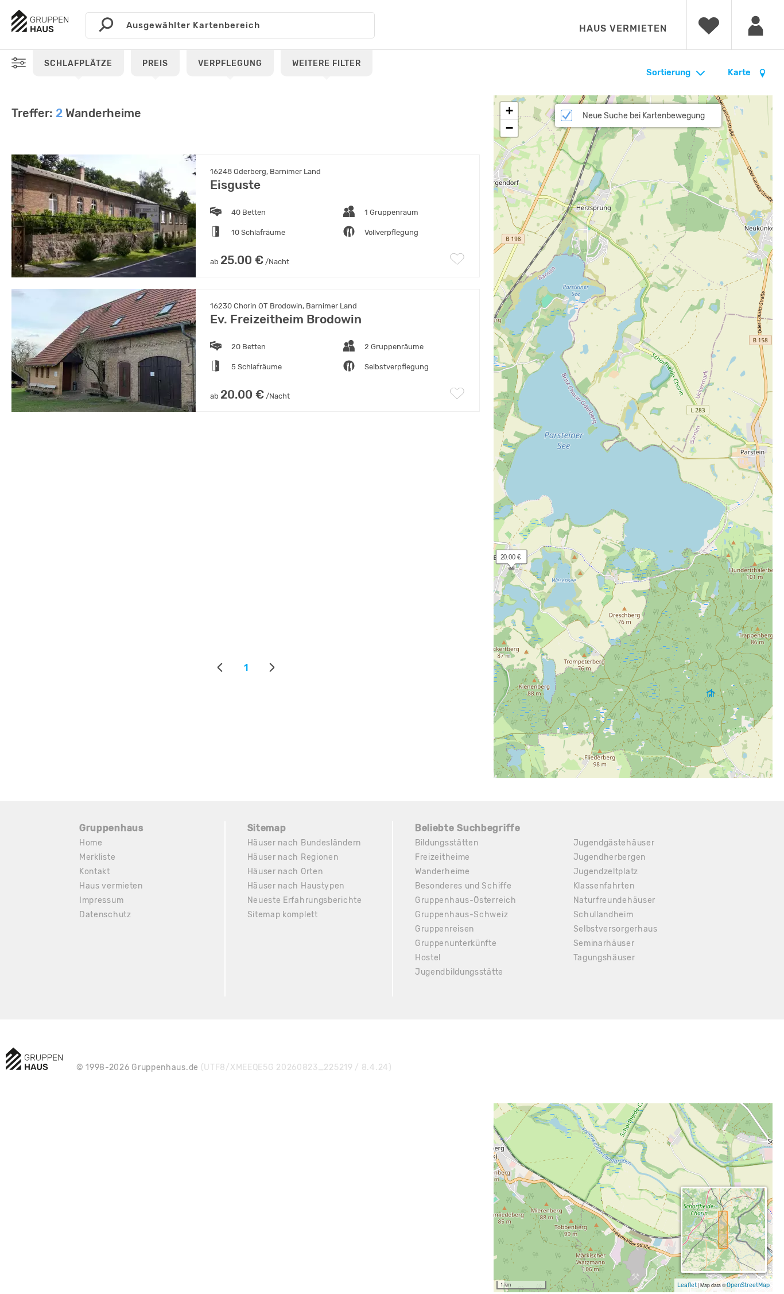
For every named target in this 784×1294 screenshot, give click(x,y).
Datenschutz (105, 915)
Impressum (101, 900)
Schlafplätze (78, 63)
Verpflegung (230, 63)
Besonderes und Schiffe (463, 886)
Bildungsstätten (447, 843)
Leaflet (687, 1285)
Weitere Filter (326, 63)
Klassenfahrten (604, 886)
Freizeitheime (442, 857)
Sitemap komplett (282, 915)
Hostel (428, 958)
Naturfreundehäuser (614, 900)
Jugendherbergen (609, 857)
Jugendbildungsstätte (459, 972)
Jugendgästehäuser (614, 843)
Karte (740, 72)
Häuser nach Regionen (293, 857)
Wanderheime (442, 871)
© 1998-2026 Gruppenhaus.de (234, 1067)
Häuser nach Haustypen (296, 886)
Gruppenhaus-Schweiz (461, 915)
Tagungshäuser (604, 958)
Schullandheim (603, 915)
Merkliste (97, 857)
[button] (505, 559)
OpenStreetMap (748, 1285)
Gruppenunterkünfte (456, 943)
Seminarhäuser (604, 943)
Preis (155, 63)
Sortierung (668, 72)
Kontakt (94, 871)
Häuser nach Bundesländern (304, 843)
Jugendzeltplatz (606, 871)
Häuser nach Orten (285, 871)
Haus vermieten (623, 28)
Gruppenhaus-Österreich (465, 900)
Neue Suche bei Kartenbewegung (644, 116)
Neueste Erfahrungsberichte (304, 900)
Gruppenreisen (444, 929)
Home (91, 843)
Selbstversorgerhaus (615, 929)
